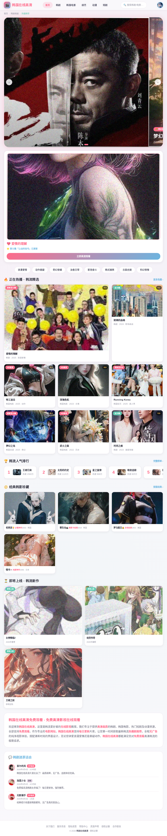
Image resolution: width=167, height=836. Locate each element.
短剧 (105, 5)
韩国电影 (71, 5)
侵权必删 (105, 826)
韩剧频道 (15, 14)
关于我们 (50, 826)
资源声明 (94, 826)
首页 (47, 5)
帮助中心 (83, 826)
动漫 (94, 5)
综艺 (84, 5)
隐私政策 (72, 826)
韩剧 (58, 5)
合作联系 (117, 826)
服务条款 (61, 826)
